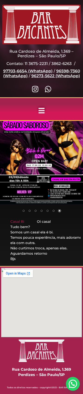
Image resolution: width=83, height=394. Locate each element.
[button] (73, 384)
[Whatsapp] (48, 89)
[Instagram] (35, 89)
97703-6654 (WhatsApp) (28, 71)
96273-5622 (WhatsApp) (55, 75)
